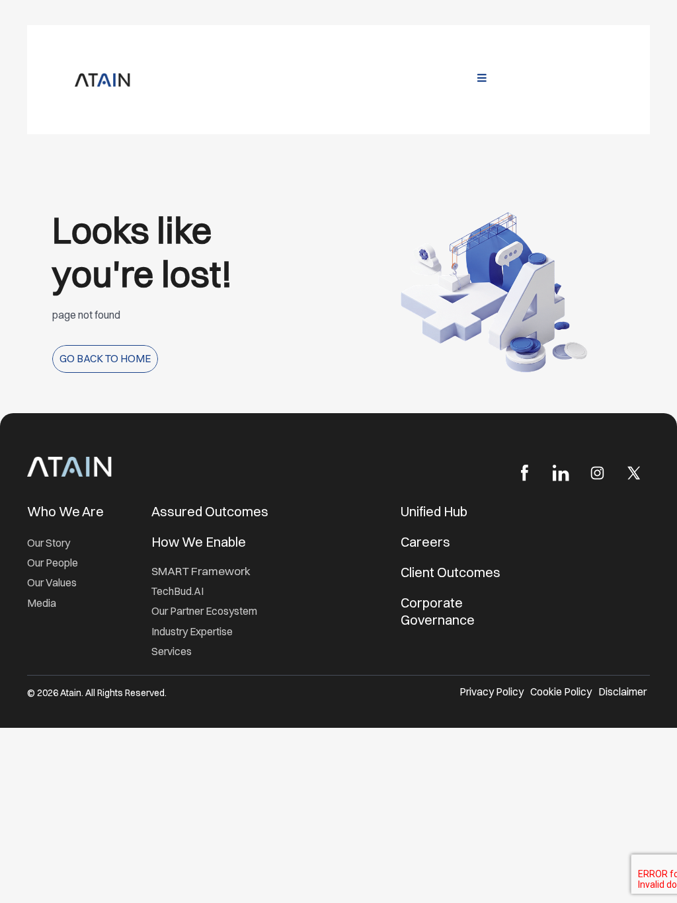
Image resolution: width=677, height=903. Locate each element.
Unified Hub (434, 511)
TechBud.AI (177, 591)
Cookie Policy (561, 692)
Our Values (52, 582)
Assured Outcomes (211, 511)
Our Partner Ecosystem (204, 611)
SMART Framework (201, 571)
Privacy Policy (491, 692)
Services (171, 651)
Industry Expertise (193, 631)
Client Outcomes (452, 572)
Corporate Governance (438, 611)
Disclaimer (622, 692)
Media (41, 603)
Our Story (48, 543)
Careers (425, 541)
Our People (52, 563)
